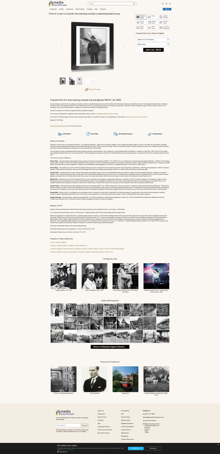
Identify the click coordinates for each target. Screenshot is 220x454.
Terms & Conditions (127, 426)
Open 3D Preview (94, 89)
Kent (77, 245)
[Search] (134, 4)
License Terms (126, 430)
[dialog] (110, 448)
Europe (53, 245)
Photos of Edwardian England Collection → (110, 347)
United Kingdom (62, 245)
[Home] (59, 5)
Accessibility (125, 411)
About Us (101, 411)
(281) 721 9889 (149, 414)
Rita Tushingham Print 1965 (94, 290)
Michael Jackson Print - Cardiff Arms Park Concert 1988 (156, 291)
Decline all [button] (153, 448)
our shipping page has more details (106, 114)
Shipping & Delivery (127, 423)
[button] (91, 452)
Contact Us (146, 411)
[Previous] (61, 45)
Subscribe (84, 425)
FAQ (122, 414)
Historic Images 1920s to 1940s (92, 249)
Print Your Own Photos (105, 430)
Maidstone (83, 245)
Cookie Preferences (127, 439)
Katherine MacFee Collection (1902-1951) (99, 252)
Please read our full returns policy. (136, 117)
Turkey (58, 242)
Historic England (56, 249)
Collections (69, 9)
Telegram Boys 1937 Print (63, 290)
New (96, 9)
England (71, 245)
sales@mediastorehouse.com (154, 417)
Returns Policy (125, 420)
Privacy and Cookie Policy (67, 450)
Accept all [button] (136, 448)
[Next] (123, 45)
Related (63, 242)
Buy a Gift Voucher (104, 433)
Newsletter (124, 436)
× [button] (218, 444)
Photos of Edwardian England (114, 249)
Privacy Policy (125, 417)
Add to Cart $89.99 (153, 50)
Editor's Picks (80, 9)
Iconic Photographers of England (74, 252)
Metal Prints (125, 433)
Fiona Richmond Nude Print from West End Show (125, 291)
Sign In (167, 9)
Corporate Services (104, 426)
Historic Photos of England (72, 249)
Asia (52, 242)
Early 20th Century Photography (58, 126)
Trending (89, 9)
